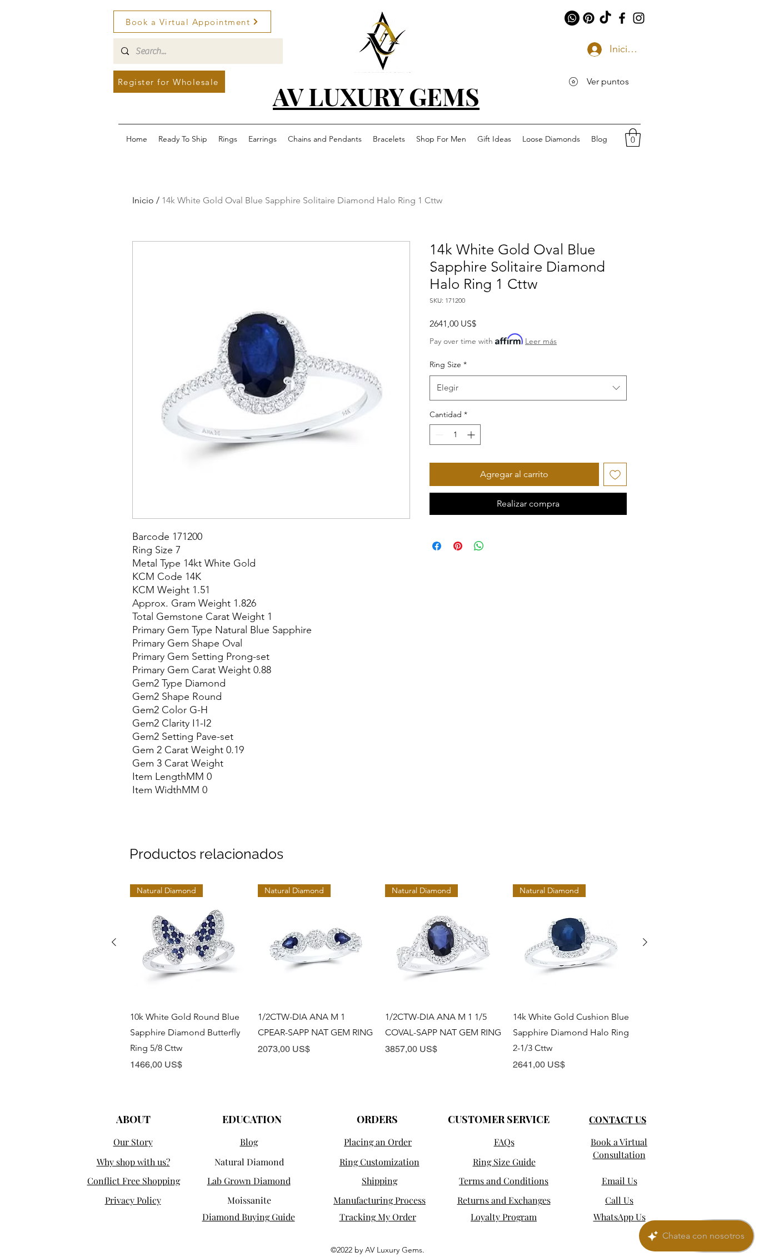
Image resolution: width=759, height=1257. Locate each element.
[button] (633, 137)
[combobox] (528, 387)
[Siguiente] (645, 942)
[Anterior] (114, 942)
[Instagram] (638, 18)
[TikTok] (605, 18)
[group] (379, 978)
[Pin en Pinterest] (458, 546)
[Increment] (472, 434)
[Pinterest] (588, 18)
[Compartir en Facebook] (436, 546)
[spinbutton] (455, 434)
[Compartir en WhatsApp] (479, 546)
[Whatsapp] (572, 18)
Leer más (541, 341)
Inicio (143, 200)
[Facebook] (622, 18)
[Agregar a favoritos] (615, 474)
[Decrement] (438, 434)
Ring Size (448, 364)
